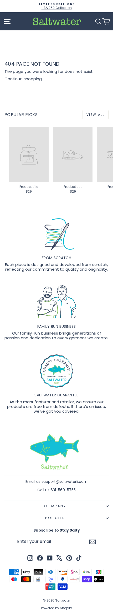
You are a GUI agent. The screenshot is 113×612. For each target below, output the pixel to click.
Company (55, 506)
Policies (55, 517)
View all (95, 114)
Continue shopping (23, 78)
